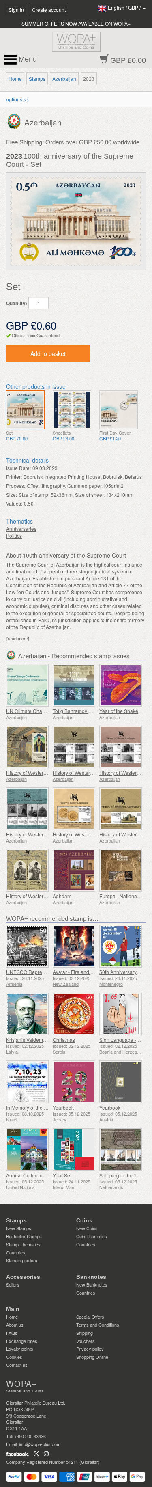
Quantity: (16, 303)
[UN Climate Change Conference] (27, 685)
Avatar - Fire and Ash (76, 971)
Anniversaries (21, 528)
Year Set (62, 1175)
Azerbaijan (64, 78)
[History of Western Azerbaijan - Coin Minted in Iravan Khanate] (74, 808)
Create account (49, 9)
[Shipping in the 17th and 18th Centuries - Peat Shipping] (120, 1149)
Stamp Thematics (23, 1244)
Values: (14, 503)
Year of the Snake (118, 710)
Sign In (16, 9)
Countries (15, 1252)
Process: (15, 485)
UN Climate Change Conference (42, 710)
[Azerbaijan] (15, 120)
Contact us (17, 1365)
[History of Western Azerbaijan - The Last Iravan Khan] (27, 747)
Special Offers (90, 1316)
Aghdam (62, 895)
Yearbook (63, 1107)
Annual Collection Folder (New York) (46, 1175)
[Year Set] (74, 1149)
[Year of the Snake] (120, 685)
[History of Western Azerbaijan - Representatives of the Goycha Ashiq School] (27, 870)
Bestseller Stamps (24, 1236)
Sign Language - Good (124, 1039)
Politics (14, 535)
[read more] (17, 639)
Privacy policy (90, 1348)
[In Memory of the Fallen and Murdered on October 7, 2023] (27, 1081)
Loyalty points (19, 1348)
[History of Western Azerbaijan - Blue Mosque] (27, 808)
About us (15, 1324)
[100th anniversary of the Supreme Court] (25, 409)
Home (15, 78)
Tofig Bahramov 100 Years (82, 710)
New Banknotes (91, 1284)
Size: (11, 494)
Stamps (37, 78)
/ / (125, 7)
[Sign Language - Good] (120, 1014)
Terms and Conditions (97, 1324)
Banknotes (91, 1277)
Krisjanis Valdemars (28, 1039)
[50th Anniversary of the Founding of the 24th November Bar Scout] (120, 946)
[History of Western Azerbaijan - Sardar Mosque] (120, 747)
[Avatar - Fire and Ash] (74, 946)
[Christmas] (74, 1014)
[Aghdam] (74, 870)
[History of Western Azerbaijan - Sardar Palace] (74, 747)
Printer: (14, 476)
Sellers (12, 1284)
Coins (84, 1220)
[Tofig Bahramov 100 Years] (74, 685)
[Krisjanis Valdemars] (27, 1014)
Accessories (23, 1277)
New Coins (87, 1228)
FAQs (11, 1333)
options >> (17, 99)
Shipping (84, 1333)
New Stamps (18, 1228)
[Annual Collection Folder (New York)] (27, 1149)
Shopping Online (92, 1356)
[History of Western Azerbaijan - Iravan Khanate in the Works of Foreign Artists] (120, 808)
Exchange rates (21, 1341)
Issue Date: (18, 467)
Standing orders (21, 1260)
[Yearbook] (74, 1081)
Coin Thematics (91, 1236)
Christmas (64, 1039)
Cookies (14, 1356)
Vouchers (85, 1341)
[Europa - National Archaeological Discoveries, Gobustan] (120, 870)
